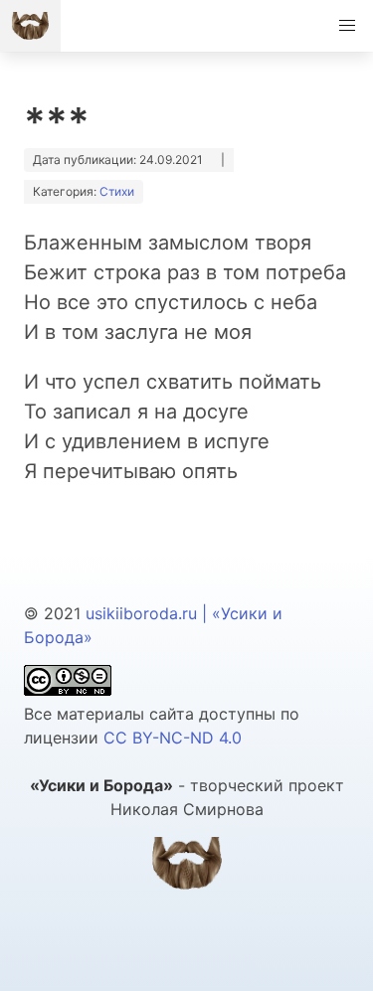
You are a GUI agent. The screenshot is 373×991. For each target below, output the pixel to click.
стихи (116, 191)
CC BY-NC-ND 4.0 (172, 737)
